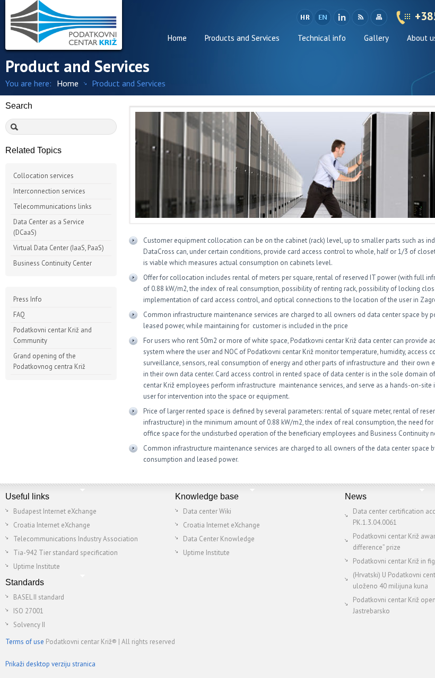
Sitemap (378, 17)
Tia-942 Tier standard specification (65, 552)
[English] (323, 17)
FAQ (19, 314)
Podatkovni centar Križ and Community (52, 335)
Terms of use (24, 641)
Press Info (27, 299)
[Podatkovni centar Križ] (63, 25)
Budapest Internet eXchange (55, 511)
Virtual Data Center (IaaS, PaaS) (58, 247)
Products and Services (242, 38)
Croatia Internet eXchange (51, 525)
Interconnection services (49, 191)
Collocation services (43, 175)
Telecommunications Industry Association (75, 538)
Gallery (376, 38)
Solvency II (29, 624)
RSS (360, 17)
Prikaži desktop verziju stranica (50, 663)
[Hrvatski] (305, 17)
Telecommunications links (52, 206)
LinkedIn (341, 17)
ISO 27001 (28, 610)
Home (177, 38)
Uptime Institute (36, 566)
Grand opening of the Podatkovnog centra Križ (49, 361)
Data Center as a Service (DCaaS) (48, 227)
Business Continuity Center (52, 263)
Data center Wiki (207, 511)
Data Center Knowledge (219, 538)
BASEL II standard (38, 597)
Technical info (322, 38)
